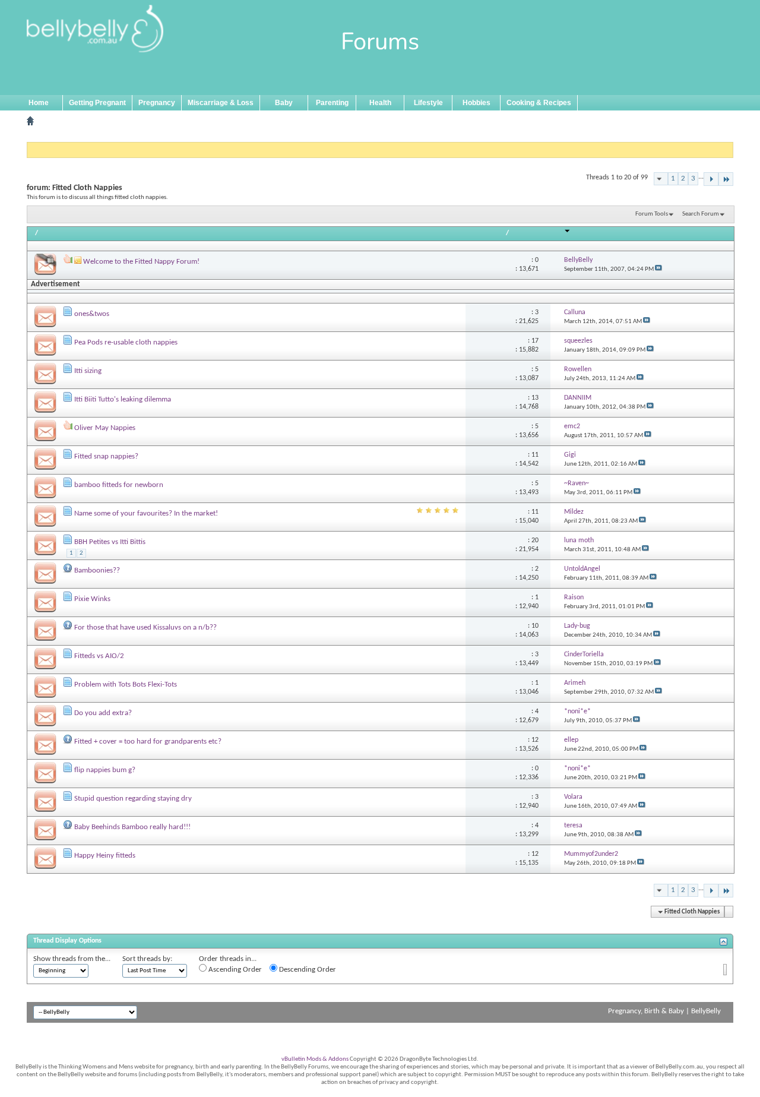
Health (380, 103)
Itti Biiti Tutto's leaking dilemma (122, 399)
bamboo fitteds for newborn (118, 485)
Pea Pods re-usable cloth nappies (126, 342)
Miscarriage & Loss (221, 103)
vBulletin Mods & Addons (315, 1059)
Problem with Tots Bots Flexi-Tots (125, 684)
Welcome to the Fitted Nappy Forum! (141, 261)
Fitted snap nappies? (106, 456)
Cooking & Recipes (538, 103)
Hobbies (476, 103)
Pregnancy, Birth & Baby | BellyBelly (664, 1011)
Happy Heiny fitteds (104, 855)
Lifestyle (428, 103)
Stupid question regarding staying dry (133, 798)
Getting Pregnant (97, 103)
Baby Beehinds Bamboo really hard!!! (132, 827)
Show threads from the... (71, 959)
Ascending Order (234, 969)
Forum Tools (651, 214)
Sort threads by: (147, 959)
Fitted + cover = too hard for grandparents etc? (147, 741)
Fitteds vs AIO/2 (99, 656)
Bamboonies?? (97, 570)
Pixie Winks (92, 599)
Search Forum (700, 214)
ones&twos (91, 314)
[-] (711, 179)
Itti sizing (88, 371)
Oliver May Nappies (104, 428)
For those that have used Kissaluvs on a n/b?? (145, 627)
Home (38, 103)
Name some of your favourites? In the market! (146, 513)
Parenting (332, 103)
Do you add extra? (103, 713)
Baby (284, 103)
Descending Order (306, 969)
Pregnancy (156, 103)
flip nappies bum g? (104, 770)
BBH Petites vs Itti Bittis (109, 542)
